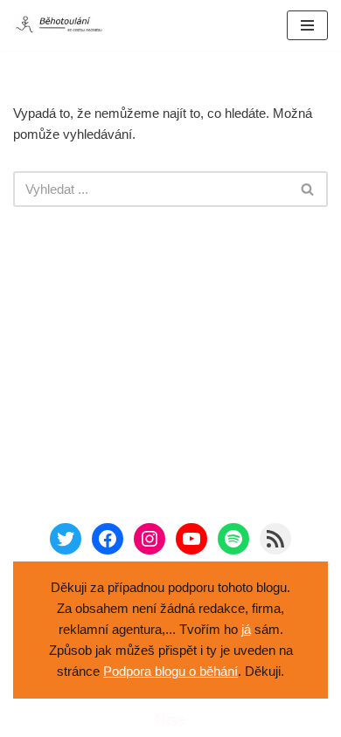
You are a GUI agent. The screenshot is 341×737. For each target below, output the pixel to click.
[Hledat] (308, 189)
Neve (171, 719)
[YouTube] (191, 538)
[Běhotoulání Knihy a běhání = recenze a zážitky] (65, 25)
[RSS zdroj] (275, 538)
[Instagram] (149, 538)
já (246, 629)
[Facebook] (107, 538)
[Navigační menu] (307, 25)
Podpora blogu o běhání (170, 671)
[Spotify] (233, 538)
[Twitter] (65, 538)
